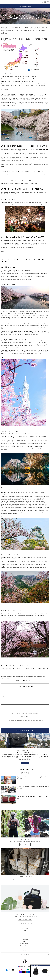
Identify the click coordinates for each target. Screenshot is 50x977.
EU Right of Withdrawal (25, 945)
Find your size (24, 844)
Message (3, 703)
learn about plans (25, 919)
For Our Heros (25, 937)
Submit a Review (25, 928)
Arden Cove (16, 675)
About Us (25, 932)
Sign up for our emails (25, 923)
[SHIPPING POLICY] (25, 861)
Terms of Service (37, 720)
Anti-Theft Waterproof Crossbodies (37, 675)
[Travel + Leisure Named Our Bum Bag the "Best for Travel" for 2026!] (8, 790)
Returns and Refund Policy (25, 943)
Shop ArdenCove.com (6, 678)
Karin (2, 675)
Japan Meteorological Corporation (10, 163)
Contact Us (25, 950)
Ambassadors (25, 934)
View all (25, 772)
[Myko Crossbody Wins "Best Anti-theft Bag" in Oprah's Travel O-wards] (8, 780)
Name (2, 689)
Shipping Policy (25, 941)
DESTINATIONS (22, 13)
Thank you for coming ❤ (24, 954)
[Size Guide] (25, 824)
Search (25, 930)
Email (2, 696)
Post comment (25, 716)
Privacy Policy (29, 720)
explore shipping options (25, 881)
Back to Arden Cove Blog (26, 730)
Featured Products (35, 965)
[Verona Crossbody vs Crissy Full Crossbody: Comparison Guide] (8, 799)
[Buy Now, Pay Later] (25, 898)
